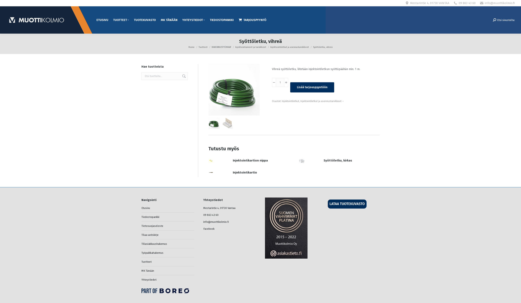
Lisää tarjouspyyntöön (312, 87)
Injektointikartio (245, 172)
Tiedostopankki (150, 216)
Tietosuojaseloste (152, 225)
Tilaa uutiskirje (150, 234)
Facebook (209, 228)
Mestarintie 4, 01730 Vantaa (219, 208)
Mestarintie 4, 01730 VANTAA (429, 3)
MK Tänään (147, 270)
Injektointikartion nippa (250, 160)
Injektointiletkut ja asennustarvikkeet (320, 101)
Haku (184, 76)
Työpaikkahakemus (152, 252)
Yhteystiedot (149, 279)
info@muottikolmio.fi (500, 3)
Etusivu (145, 208)
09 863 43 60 (467, 3)
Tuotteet (146, 261)
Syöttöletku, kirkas (338, 160)
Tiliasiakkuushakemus (154, 243)
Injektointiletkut (290, 101)
